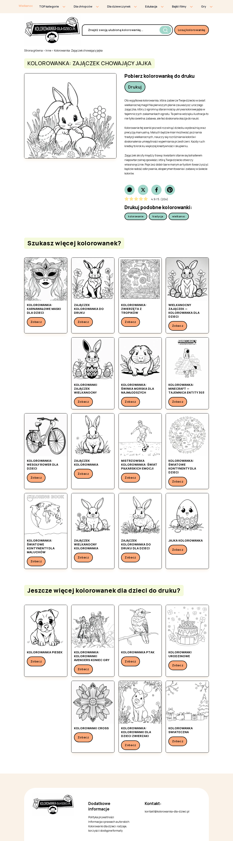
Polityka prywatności (101, 817)
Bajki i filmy (179, 6)
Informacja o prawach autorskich (108, 822)
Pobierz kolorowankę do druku (159, 76)
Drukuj (135, 87)
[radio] (126, 199)
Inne (48, 50)
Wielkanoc (26, 6)
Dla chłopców (83, 6)
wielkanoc (178, 216)
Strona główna (33, 50)
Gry (203, 6)
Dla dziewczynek (118, 6)
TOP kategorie (49, 6)
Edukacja (151, 6)
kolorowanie (136, 216)
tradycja (157, 216)
